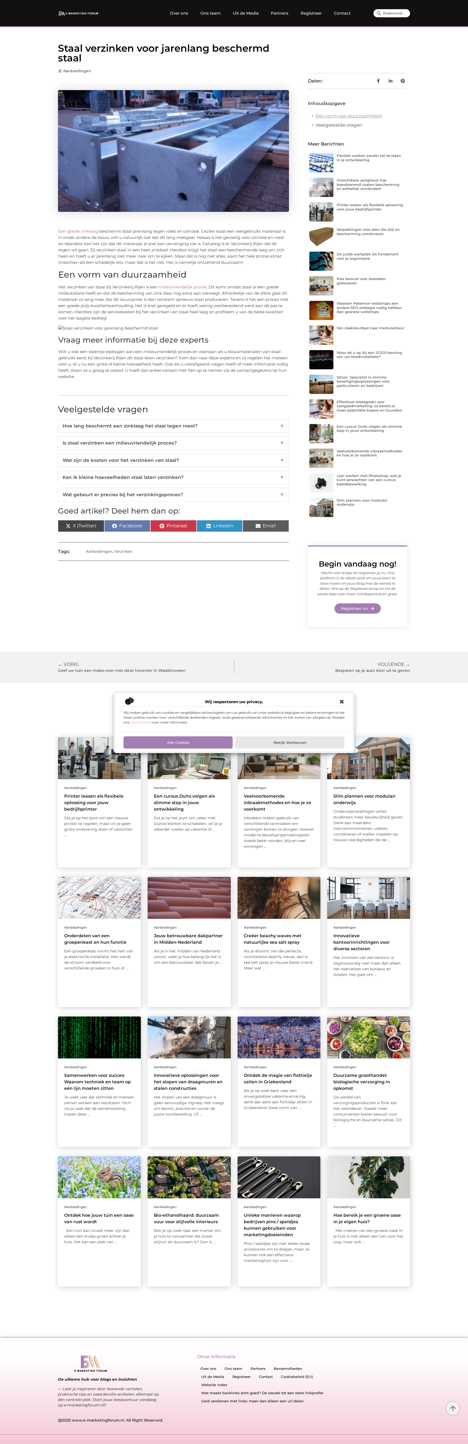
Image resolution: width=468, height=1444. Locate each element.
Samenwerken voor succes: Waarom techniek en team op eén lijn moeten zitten (97, 1082)
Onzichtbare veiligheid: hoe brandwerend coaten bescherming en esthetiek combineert (368, 184)
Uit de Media (246, 13)
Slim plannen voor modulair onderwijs (362, 502)
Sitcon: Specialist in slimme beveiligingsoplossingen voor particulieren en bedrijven (363, 381)
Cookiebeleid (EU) (297, 1376)
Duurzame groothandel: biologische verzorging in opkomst (361, 1082)
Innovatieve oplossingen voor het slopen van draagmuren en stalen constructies (188, 1082)
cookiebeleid (140, 722)
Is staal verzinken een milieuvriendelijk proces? (173, 443)
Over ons (179, 13)
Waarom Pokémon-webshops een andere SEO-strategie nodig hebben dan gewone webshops (369, 307)
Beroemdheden (288, 1368)
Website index (214, 1385)
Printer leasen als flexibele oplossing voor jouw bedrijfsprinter (370, 207)
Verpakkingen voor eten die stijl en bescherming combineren (368, 231)
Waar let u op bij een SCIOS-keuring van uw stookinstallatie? (369, 354)
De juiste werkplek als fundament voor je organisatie (368, 256)
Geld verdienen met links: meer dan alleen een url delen (252, 1401)
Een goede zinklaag (78, 231)
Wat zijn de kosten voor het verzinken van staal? (173, 460)
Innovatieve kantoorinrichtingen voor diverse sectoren (361, 942)
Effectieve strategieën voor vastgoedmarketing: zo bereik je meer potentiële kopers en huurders (369, 406)
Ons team (210, 13)
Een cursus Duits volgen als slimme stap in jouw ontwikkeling (369, 428)
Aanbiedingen (77, 70)
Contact (342, 13)
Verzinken (123, 551)
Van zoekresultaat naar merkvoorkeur (370, 328)
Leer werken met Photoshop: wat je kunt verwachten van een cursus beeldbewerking (369, 479)
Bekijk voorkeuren (290, 742)
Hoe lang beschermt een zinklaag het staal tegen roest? (173, 426)
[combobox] (391, 13)
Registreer (311, 13)
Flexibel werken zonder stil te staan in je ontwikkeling (369, 157)
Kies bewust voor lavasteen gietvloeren (361, 281)
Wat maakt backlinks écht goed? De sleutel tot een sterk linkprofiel (262, 1393)
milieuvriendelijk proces (183, 287)
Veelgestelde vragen (339, 125)
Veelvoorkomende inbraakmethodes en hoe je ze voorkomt (369, 453)
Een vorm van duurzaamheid (349, 116)
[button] (341, 702)
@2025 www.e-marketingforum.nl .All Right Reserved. (110, 1420)
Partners (279, 13)
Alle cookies (178, 742)
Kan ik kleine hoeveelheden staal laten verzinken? (173, 477)
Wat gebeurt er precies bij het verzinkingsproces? (173, 494)
